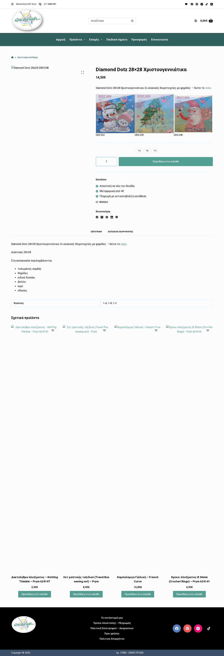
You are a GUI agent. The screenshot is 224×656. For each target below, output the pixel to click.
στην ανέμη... (23, 638)
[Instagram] (202, 4)
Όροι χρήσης (111, 633)
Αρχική (60, 39)
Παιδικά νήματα (116, 39)
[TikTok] (206, 4)
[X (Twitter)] (102, 217)
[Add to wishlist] (52, 330)
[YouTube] (211, 4)
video (208, 88)
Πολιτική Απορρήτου (112, 638)
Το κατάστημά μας (112, 617)
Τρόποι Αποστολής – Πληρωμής (112, 623)
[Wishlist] (186, 4)
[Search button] (132, 21)
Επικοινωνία (159, 39)
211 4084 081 (50, 4)
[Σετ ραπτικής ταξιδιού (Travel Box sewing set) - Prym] (86, 448)
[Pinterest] (197, 4)
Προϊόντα (75, 39)
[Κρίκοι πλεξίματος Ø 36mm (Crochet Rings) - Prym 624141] (189, 448)
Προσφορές (139, 39)
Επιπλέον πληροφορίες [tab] (120, 232)
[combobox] (109, 20)
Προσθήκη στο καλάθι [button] (34, 594)
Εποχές (94, 39)
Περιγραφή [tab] (96, 232)
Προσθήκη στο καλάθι (166, 161)
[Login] (195, 21)
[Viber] (116, 217)
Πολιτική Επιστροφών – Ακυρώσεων (112, 628)
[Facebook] (192, 4)
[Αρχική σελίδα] (12, 57)
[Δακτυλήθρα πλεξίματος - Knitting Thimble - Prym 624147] (34, 448)
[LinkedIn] (112, 217)
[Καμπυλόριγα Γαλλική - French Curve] (137, 448)
